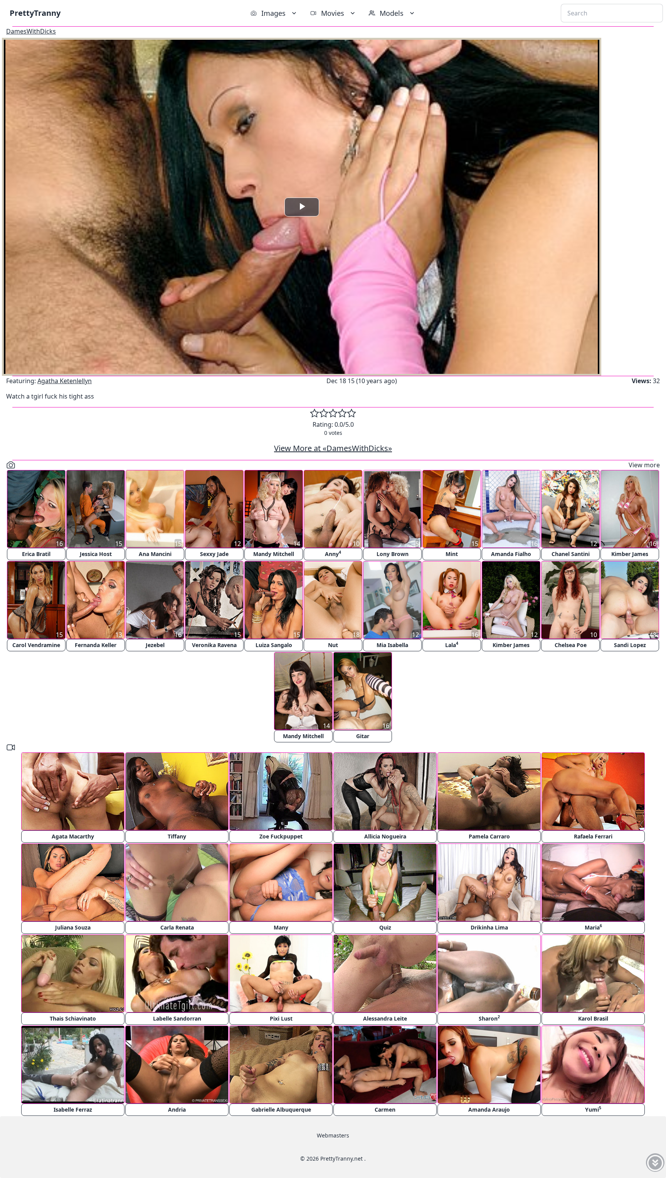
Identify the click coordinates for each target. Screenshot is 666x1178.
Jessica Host (96, 554)
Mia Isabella (392, 645)
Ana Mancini (155, 554)
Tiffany (177, 836)
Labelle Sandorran (177, 1018)
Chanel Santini (571, 554)
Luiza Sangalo (274, 645)
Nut (333, 645)
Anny (333, 553)
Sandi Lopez (630, 645)
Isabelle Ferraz (73, 1109)
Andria (177, 1109)
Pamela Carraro (489, 836)
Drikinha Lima (489, 927)
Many (281, 927)
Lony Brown (393, 554)
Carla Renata (177, 927)
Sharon (489, 1018)
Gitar (362, 736)
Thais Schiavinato (73, 1018)
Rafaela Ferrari (593, 836)
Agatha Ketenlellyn (64, 381)
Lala (451, 645)
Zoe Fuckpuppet (281, 836)
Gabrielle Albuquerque (281, 1109)
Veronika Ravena (214, 645)
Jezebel (155, 645)
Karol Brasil (593, 1018)
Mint (452, 554)
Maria (593, 927)
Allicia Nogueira (385, 836)
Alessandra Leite (385, 1018)
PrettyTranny (35, 13)
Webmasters (333, 1135)
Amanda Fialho (511, 554)
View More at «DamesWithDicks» (333, 448)
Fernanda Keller (95, 645)
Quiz (385, 927)
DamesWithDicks (31, 31)
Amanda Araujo (489, 1109)
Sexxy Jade (214, 554)
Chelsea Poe (571, 645)
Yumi (593, 1109)
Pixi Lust (281, 1018)
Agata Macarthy (73, 836)
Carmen (385, 1109)
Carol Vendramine (36, 645)
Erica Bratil (36, 554)
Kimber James (629, 554)
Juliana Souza (73, 927)
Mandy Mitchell (273, 554)
